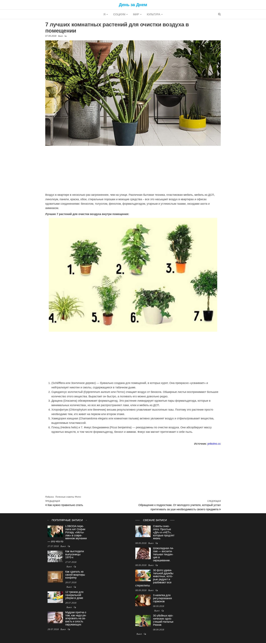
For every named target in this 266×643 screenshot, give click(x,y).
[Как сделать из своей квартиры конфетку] (55, 577)
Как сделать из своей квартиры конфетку (75, 574)
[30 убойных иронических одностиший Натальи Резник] (143, 621)
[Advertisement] (133, 169)
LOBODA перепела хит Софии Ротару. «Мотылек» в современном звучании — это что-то (67, 534)
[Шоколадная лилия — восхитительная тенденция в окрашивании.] (143, 553)
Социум (119, 14)
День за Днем (133, 4)
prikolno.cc (214, 443)
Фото (78, 497)
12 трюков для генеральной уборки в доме (74, 595)
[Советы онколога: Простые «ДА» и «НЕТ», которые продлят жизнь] (143, 531)
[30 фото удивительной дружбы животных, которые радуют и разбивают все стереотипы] (143, 575)
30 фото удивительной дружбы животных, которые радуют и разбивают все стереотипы (154, 578)
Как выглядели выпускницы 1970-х (74, 554)
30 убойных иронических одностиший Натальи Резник (163, 620)
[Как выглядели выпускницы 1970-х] (55, 556)
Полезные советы (64, 497)
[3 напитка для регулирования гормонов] (143, 600)
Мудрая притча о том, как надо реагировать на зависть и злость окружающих (75, 618)
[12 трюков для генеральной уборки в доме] (55, 597)
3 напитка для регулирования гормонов (162, 598)
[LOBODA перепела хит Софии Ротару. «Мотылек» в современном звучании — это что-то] (55, 531)
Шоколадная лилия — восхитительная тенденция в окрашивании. (163, 554)
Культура (154, 14)
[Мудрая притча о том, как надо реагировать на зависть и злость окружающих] (55, 617)
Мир (136, 14)
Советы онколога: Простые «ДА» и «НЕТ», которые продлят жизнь (163, 532)
